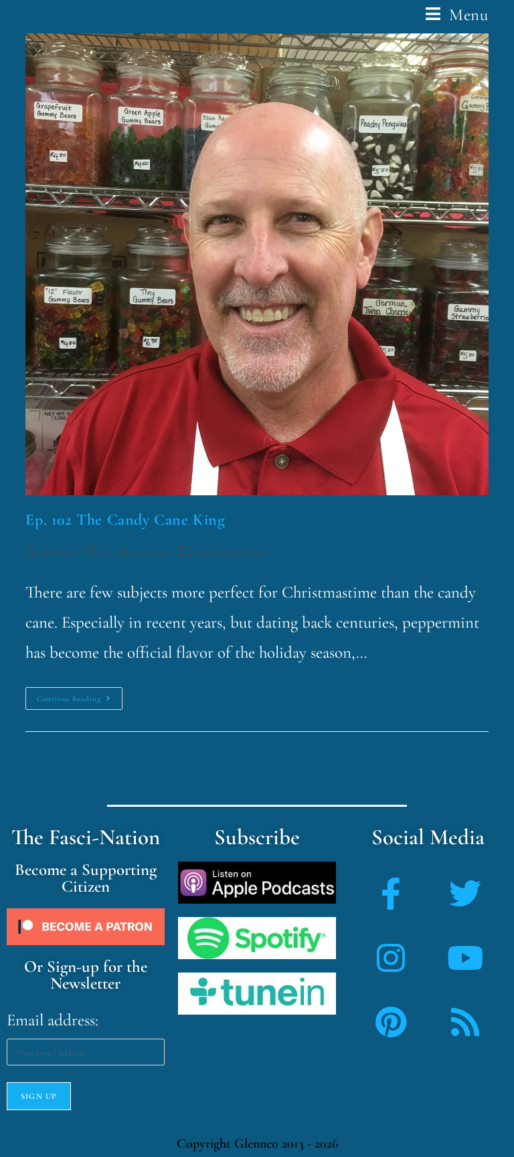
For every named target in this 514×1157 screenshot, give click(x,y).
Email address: (52, 1020)
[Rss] (465, 1022)
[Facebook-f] (391, 894)
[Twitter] (465, 894)
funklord (57, 552)
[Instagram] (391, 958)
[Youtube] (465, 958)
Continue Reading (79, 695)
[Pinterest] (391, 1022)
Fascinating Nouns (229, 552)
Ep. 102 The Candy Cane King (125, 519)
